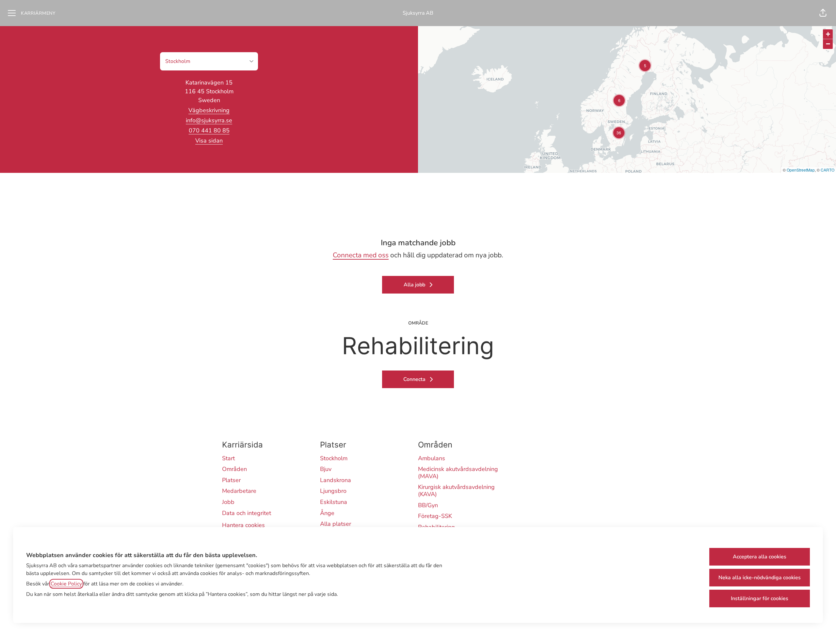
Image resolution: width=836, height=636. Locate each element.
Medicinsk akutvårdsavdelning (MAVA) (458, 472)
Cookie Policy (66, 583)
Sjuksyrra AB (418, 13)
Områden (234, 469)
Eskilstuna (333, 502)
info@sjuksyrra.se (209, 120)
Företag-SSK (435, 516)
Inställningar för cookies (759, 598)
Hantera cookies (243, 525)
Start (228, 458)
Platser (231, 480)
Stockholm (333, 458)
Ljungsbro (333, 491)
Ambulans (431, 458)
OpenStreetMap (801, 170)
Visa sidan (209, 140)
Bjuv (325, 469)
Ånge (327, 513)
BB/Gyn (428, 505)
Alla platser (335, 524)
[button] (823, 13)
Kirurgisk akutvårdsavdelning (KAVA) (456, 490)
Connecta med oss (361, 255)
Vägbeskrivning (209, 110)
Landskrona (335, 480)
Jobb (228, 502)
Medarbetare (239, 491)
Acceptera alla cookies (759, 556)
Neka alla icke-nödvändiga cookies (759, 577)
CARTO (827, 170)
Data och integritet (246, 513)
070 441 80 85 (209, 130)
